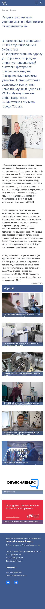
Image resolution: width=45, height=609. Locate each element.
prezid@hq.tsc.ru (16, 561)
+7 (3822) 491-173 (15, 555)
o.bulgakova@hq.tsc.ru (18, 575)
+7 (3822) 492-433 (15, 572)
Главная (5, 10)
